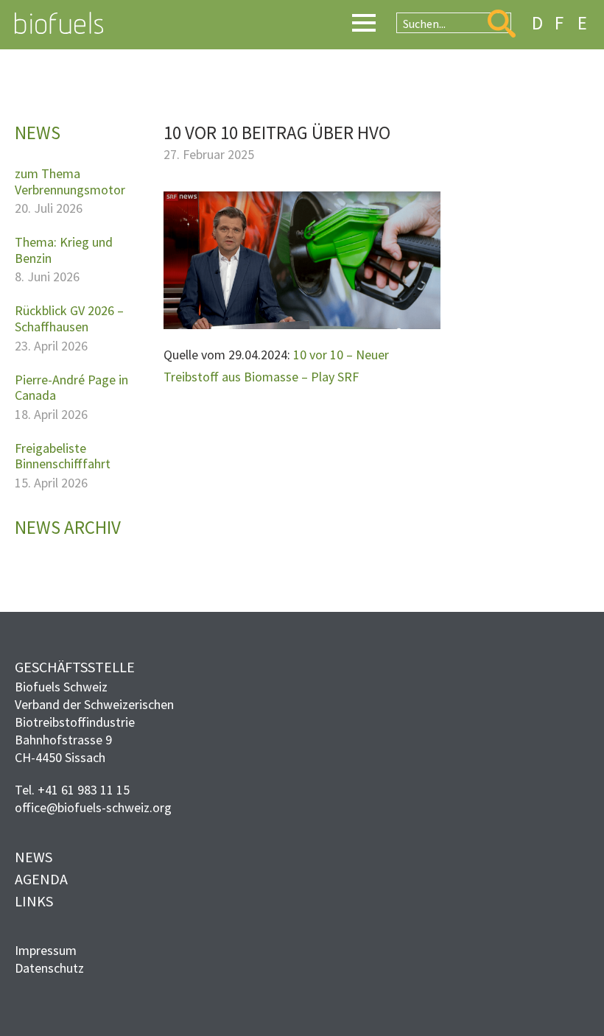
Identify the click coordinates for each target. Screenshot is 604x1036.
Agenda (41, 879)
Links (34, 901)
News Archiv (68, 527)
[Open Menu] (364, 23)
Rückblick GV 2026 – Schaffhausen (69, 318)
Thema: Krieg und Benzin (64, 250)
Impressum (46, 950)
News (33, 857)
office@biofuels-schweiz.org (93, 807)
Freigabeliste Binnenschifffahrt (62, 456)
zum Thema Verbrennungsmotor (70, 181)
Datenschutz (49, 967)
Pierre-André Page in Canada (71, 388)
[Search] (501, 23)
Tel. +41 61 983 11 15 (72, 789)
